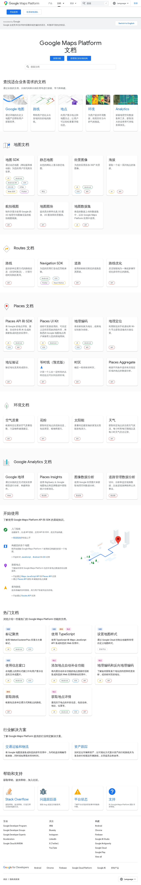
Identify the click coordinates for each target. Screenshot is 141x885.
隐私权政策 (14, 879)
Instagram (53, 835)
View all (98, 857)
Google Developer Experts (14, 835)
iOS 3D (10, 187)
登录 (136, 3)
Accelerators (8, 839)
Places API (47, 576)
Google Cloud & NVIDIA (13, 843)
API (87, 191)
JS (8, 178)
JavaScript (26, 557)
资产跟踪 (81, 747)
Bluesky (52, 830)
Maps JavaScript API (30, 576)
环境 (91, 109)
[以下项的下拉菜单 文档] (64, 3)
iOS (24, 183)
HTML (22, 187)
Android (19, 178)
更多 (72, 3)
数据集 (44, 495)
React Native (59, 283)
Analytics (122, 109)
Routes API (26, 596)
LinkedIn (52, 839)
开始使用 (14, 12)
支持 (112, 799)
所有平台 (102, 649)
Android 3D (12, 183)
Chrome (98, 830)
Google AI (101, 868)
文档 (59, 3)
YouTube (53, 848)
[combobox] (95, 3)
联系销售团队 (32, 12)
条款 (5, 879)
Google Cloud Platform (82, 868)
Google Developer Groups (14, 830)
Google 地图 (15, 109)
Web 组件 (11, 191)
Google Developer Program (15, 826)
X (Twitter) (54, 843)
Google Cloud (101, 848)
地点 (64, 109)
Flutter (24, 191)
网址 (43, 191)
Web (9, 495)
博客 (51, 826)
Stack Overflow (17, 799)
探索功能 (57, 58)
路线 (36, 109)
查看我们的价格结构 (79, 58)
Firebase (99, 835)
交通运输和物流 (17, 747)
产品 (50, 3)
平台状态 (81, 799)
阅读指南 (17, 538)
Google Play (100, 852)
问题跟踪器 (48, 799)
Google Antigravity (103, 843)
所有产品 (115, 868)
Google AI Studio (102, 839)
